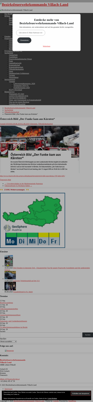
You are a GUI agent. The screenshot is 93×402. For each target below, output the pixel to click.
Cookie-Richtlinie (52, 398)
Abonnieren (24, 40)
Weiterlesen (46, 46)
